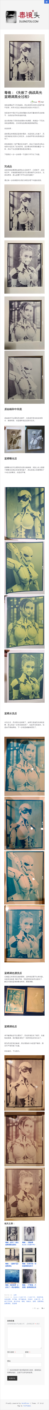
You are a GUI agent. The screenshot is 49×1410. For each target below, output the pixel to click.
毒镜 (23, 1301)
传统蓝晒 (7, 1299)
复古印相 (17, 1301)
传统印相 (40, 1297)
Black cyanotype (20, 1297)
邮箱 (27, 1352)
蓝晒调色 (40, 1301)
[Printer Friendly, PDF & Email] (37, 102)
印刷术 (30, 1299)
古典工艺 (37, 1299)
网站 (9, 1361)
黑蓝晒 (14, 1303)
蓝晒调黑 (7, 1303)
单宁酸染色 (22, 1299)
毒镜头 (28, 1301)
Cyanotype (31, 1297)
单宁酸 (14, 1299)
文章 (15, 1295)
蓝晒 (34, 1301)
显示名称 (11, 1352)
